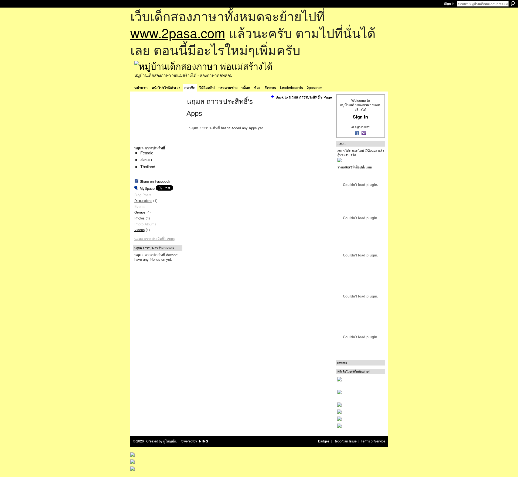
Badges (323, 441)
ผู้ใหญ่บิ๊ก (169, 441)
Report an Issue (345, 441)
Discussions (143, 200)
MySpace (147, 188)
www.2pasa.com (177, 32)
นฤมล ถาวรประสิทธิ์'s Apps (154, 238)
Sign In (449, 4)
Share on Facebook (155, 181)
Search (513, 3)
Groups (139, 212)
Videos (139, 229)
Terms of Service (373, 441)
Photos (139, 218)
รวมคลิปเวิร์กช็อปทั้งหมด (354, 167)
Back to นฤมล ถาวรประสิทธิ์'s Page (303, 97)
